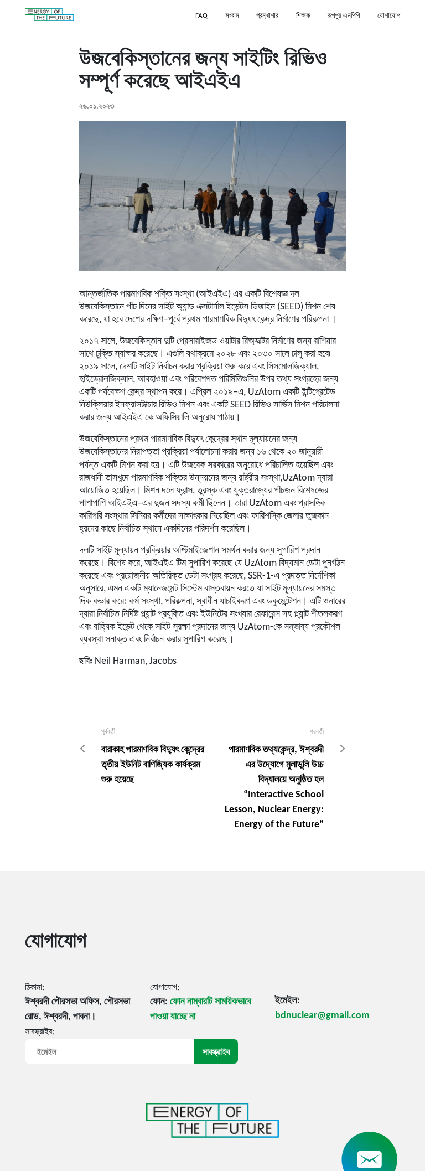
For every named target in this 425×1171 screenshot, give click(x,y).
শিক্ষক (303, 15)
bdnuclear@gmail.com (322, 1015)
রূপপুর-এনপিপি (344, 15)
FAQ (201, 15)
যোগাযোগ (388, 15)
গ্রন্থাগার (267, 15)
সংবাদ (232, 15)
